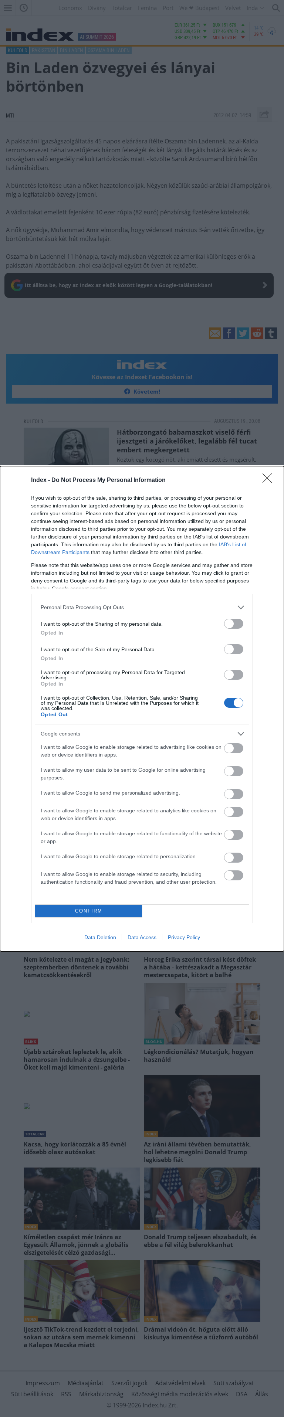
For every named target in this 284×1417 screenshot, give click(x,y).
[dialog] (142, 708)
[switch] (233, 624)
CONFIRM (88, 911)
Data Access (142, 937)
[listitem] (142, 607)
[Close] (270, 480)
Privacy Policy (184, 937)
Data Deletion (100, 937)
